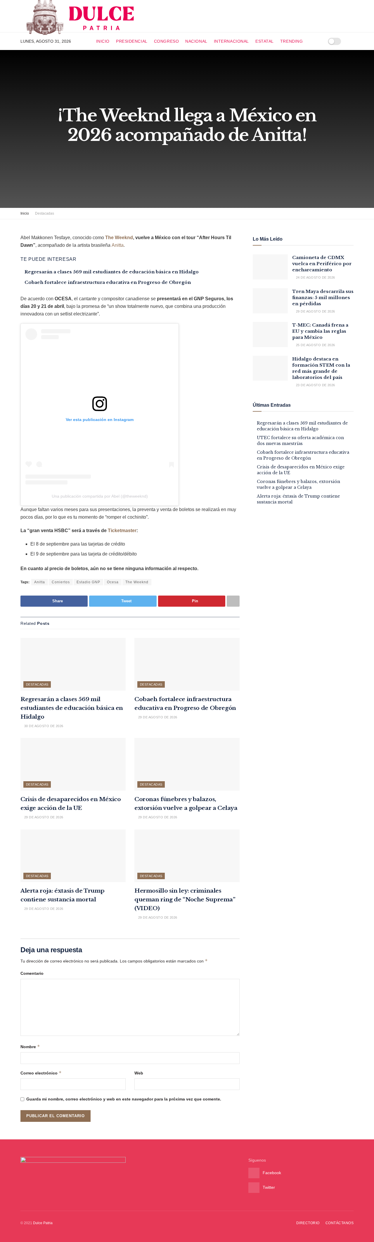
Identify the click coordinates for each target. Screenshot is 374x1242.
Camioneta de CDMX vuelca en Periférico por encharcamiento (322, 263)
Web (138, 1073)
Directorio (308, 1223)
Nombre (30, 1046)
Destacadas (44, 213)
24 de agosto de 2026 (315, 277)
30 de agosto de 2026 (43, 726)
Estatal (264, 41)
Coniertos (61, 582)
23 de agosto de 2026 (315, 385)
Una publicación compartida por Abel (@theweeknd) (100, 496)
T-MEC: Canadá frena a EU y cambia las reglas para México (320, 331)
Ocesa (113, 582)
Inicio (103, 41)
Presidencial (132, 41)
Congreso (166, 41)
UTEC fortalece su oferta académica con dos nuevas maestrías (300, 440)
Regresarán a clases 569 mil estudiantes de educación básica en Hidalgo (112, 272)
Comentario (32, 973)
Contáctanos (339, 1223)
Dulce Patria (43, 1223)
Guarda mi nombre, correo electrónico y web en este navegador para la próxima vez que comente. (123, 1099)
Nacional (196, 41)
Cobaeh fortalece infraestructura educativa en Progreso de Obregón (108, 282)
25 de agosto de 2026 (315, 345)
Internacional (231, 41)
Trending (291, 41)
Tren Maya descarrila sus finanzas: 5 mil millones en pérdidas (323, 297)
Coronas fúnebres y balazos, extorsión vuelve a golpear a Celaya (298, 484)
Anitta (118, 245)
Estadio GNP (88, 582)
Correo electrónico (41, 1073)
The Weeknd (119, 237)
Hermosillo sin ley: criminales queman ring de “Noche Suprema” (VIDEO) (185, 899)
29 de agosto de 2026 (157, 717)
